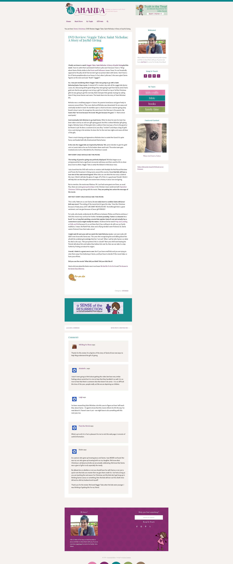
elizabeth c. (82, 368)
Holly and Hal (74, 224)
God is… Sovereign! (74, 328)
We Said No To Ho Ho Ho (108, 266)
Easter (93, 70)
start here (144, 62)
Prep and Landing (121, 222)
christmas (125, 291)
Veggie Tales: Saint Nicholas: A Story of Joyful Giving (105, 65)
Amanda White (111, 557)
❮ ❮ (67, 328)
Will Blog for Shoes (85, 345)
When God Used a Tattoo (152, 156)
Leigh (80, 397)
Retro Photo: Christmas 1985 (119, 328)
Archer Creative (126, 557)
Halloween (101, 70)
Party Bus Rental (84, 426)
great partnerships (88, 187)
